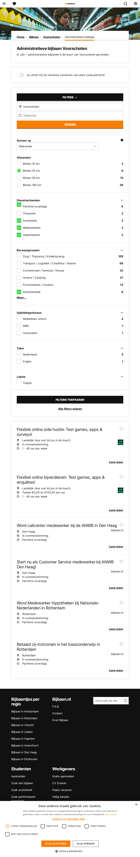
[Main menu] (4, 3)
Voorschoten (51, 37)
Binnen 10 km (31, 163)
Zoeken (70, 124)
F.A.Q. (55, 706)
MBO (26, 326)
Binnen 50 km (31, 178)
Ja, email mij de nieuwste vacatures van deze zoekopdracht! (66, 75)
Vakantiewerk (31, 235)
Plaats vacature (62, 790)
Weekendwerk (32, 227)
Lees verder (111, 814)
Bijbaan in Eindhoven (24, 759)
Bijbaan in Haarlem (23, 738)
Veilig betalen (60, 796)
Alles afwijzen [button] (86, 843)
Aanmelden (18, 776)
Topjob (27, 383)
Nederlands (30, 354)
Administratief (31, 292)
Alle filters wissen (70, 408)
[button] (70, 819)
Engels (27, 361)
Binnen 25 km (31, 170)
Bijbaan (34, 37)
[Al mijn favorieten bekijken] (14, 4)
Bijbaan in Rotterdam (24, 718)
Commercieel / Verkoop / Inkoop (43, 270)
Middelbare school (34, 319)
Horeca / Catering (34, 277)
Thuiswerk (29, 213)
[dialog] (70, 829)
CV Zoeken (59, 783)
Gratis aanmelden (63, 776)
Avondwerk (30, 220)
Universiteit (30, 333)
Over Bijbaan (60, 720)
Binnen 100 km (32, 185)
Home (21, 37)
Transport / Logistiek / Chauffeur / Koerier (49, 263)
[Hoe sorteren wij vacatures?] (122, 140)
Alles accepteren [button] (55, 843)
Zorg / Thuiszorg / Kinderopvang (43, 256)
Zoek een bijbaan (22, 783)
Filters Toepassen (70, 399)
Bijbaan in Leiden (22, 732)
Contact (57, 713)
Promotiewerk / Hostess (38, 284)
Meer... (21, 297)
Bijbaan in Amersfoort (25, 745)
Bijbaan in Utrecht (22, 725)
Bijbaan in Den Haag (24, 752)
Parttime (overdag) (35, 206)
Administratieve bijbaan (79, 37)
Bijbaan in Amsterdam (25, 711)
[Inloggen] (135, 3)
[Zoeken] (127, 4)
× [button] (136, 804)
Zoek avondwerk (21, 790)
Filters (68, 97)
